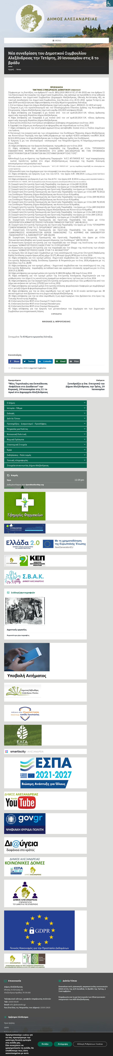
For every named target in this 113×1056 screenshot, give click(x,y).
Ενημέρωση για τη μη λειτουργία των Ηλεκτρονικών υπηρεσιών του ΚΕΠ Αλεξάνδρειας (82, 998)
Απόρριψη (63, 1044)
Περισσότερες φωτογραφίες (18, 635)
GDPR (6, 1027)
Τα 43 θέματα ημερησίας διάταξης (36, 336)
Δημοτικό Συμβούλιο (37, 368)
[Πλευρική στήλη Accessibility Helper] (109, 3)
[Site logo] (56, 32)
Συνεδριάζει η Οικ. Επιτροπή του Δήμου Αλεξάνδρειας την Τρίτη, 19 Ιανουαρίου (85, 386)
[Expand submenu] (85, 403)
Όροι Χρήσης (9, 1023)
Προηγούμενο (14, 380)
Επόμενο (100, 380)
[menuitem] (45, 402)
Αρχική (11, 69)
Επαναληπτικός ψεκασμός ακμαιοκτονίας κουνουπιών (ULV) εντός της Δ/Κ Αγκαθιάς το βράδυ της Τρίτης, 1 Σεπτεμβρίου (83, 988)
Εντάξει (45, 1044)
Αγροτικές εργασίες (17, 629)
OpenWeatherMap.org (34, 484)
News (19, 69)
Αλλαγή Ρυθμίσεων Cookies (90, 1044)
